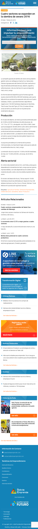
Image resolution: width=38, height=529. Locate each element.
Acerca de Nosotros (7, 465)
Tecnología (6, 512)
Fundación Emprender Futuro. (26, 524)
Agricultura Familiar (13, 189)
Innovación (6, 514)
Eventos (4, 480)
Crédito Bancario (6, 191)
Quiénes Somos (6, 468)
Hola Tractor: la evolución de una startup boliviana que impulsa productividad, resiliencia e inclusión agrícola (23, 405)
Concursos (5, 477)
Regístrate (7, 335)
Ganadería (15, 191)
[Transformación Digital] (14, 284)
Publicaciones (7, 519)
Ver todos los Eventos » (10, 391)
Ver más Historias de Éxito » (9, 440)
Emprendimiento (7, 474)
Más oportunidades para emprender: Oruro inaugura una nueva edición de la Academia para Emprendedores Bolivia (20, 358)
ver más (15, 415)
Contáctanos (5, 471)
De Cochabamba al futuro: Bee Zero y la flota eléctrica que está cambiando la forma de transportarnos (23, 423)
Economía (4, 10)
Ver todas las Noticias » (10, 315)
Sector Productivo (24, 191)
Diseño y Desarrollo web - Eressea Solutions (19, 527)
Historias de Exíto (7, 483)
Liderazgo (6, 516)
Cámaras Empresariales (27, 189)
